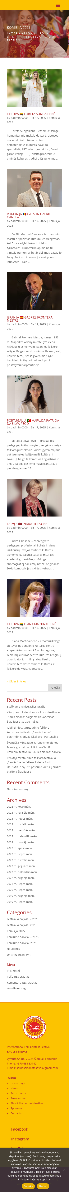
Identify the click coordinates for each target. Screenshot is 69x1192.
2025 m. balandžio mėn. (22, 836)
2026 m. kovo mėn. (19, 806)
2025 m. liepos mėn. (20, 818)
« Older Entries (16, 681)
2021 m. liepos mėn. (20, 884)
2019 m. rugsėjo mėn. (21, 896)
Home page (18, 1083)
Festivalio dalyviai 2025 (21, 925)
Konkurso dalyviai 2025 (21, 943)
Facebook (19, 1129)
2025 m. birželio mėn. (21, 824)
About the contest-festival (27, 1103)
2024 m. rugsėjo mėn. (21, 842)
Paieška (55, 687)
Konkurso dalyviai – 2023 (23, 937)
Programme (18, 1098)
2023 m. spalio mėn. (20, 848)
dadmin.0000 (19, 118)
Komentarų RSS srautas (22, 982)
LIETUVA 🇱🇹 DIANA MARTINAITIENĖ (31, 624)
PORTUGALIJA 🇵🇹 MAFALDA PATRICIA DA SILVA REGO (33, 422)
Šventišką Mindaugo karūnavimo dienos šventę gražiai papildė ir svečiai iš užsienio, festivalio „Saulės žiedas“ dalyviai (34, 747)
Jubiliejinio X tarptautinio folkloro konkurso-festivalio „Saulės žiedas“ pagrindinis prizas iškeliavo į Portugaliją (32, 732)
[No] (64, 1170)
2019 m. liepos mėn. (20, 902)
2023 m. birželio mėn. (21, 860)
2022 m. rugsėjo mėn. (21, 878)
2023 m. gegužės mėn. (21, 866)
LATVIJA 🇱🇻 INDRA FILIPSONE (27, 524)
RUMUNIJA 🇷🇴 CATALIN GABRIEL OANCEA (29, 215)
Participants (18, 1093)
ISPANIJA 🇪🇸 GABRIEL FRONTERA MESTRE (30, 319)
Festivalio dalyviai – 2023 (22, 919)
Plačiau (43, 1186)
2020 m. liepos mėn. (20, 890)
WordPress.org (16, 988)
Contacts (16, 1113)
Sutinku (28, 1186)
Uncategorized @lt (18, 955)
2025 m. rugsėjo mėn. (21, 812)
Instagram (20, 1139)
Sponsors (16, 1108)
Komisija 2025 (16, 931)
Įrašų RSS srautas (18, 976)
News (14, 1088)
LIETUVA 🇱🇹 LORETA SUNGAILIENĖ (31, 114)
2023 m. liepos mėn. (20, 854)
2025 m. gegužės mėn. (21, 830)
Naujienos (13, 949)
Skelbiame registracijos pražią (26, 706)
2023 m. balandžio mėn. (22, 872)
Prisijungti (13, 970)
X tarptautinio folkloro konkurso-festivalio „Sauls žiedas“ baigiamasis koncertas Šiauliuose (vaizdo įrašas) (33, 716)
